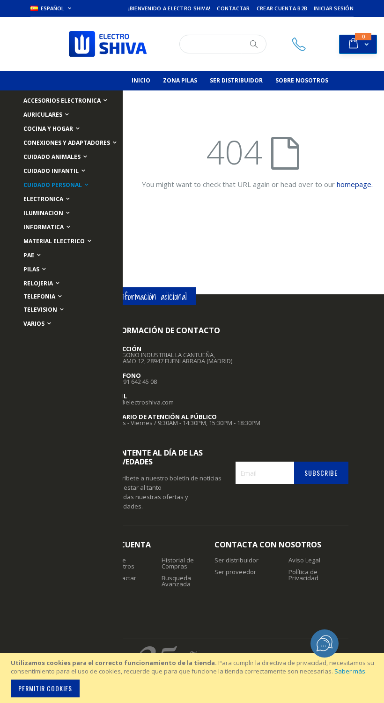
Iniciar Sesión (334, 8)
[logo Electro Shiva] (108, 44)
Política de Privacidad (303, 575)
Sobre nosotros (121, 563)
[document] (193, 677)
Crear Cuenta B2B (282, 8)
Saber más (349, 671)
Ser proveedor (235, 572)
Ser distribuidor (236, 560)
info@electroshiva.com (141, 402)
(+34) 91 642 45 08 (133, 381)
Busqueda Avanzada (176, 581)
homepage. (355, 184)
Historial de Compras (178, 563)
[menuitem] (141, 80)
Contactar (233, 8)
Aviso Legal (304, 560)
